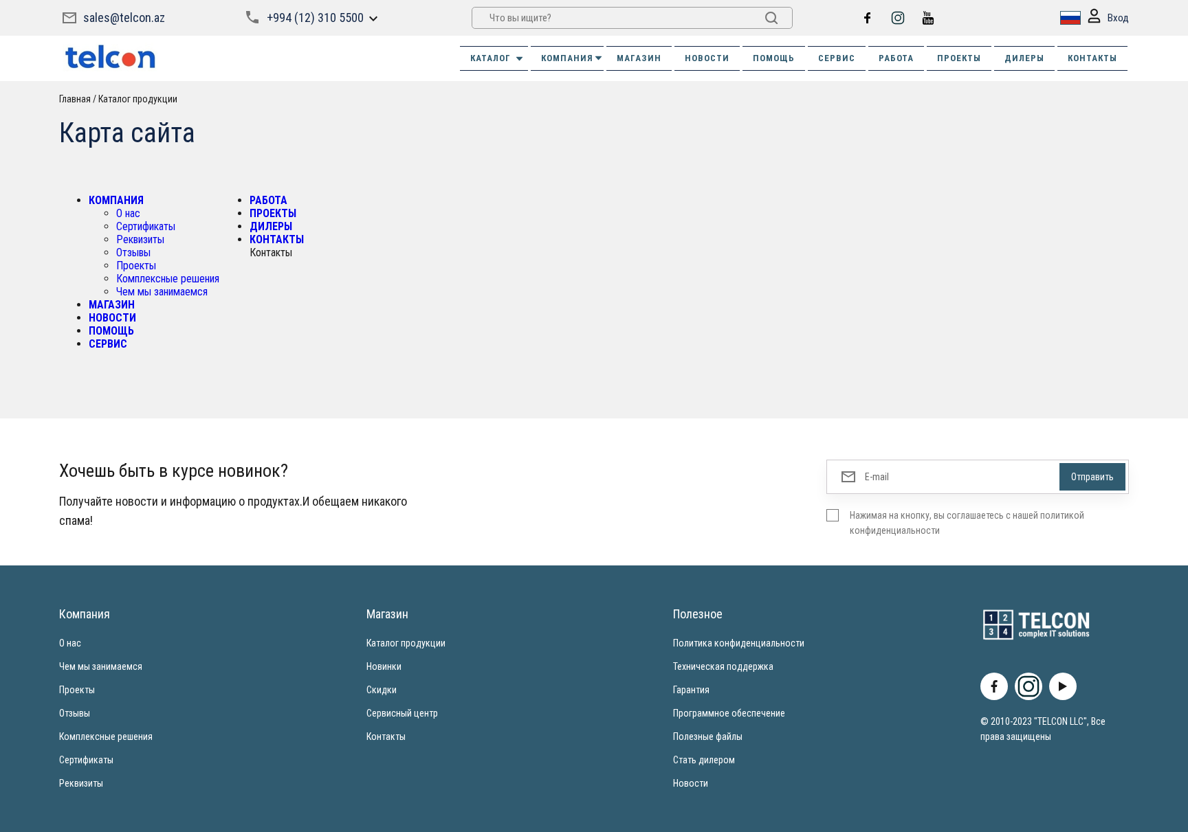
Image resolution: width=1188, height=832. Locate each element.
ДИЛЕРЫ (1024, 58)
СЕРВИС (836, 58)
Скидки (381, 689)
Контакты (386, 736)
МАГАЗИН (639, 58)
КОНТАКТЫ (1092, 58)
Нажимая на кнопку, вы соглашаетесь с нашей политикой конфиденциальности (967, 523)
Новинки (384, 666)
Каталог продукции (406, 643)
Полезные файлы (707, 736)
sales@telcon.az (124, 17)
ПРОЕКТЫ (959, 58)
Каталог (490, 58)
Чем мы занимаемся (162, 291)
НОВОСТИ (707, 58)
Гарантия (691, 689)
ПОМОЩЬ (774, 58)
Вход (1118, 18)
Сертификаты (145, 226)
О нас (128, 213)
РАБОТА (896, 58)
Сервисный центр (402, 713)
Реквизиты (140, 239)
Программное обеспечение (729, 713)
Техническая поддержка (723, 666)
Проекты (136, 265)
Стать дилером (704, 759)
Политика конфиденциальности (738, 643)
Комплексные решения (167, 278)
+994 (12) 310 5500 (315, 17)
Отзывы (133, 252)
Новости (690, 783)
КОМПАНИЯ (567, 58)
